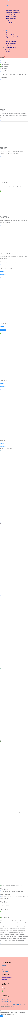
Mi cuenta (8, 27)
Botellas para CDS (11, 14)
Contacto (7, 49)
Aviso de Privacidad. (18, 1004)
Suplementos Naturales (12, 10)
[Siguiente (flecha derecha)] (3, 1020)
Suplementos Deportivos (13, 12)
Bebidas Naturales (11, 16)
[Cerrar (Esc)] (8, 1018)
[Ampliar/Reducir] (1, 1018)
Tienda (7, 8)
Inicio (6, 30)
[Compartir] (5, 1018)
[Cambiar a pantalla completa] (3, 1018)
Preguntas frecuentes (10, 47)
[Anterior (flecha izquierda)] (1, 1020)
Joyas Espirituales (11, 18)
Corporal (8, 45)
